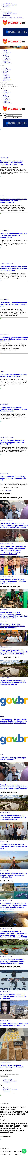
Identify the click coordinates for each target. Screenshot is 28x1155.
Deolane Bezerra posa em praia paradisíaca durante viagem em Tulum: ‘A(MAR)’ (12, 442)
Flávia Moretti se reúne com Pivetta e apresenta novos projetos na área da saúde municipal (13, 268)
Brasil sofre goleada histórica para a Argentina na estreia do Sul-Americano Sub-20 (13, 200)
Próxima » (9, 490)
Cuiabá (2, 371)
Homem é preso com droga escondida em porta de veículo (12, 1066)
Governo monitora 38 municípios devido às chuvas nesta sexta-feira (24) (13, 478)
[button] (14, 9)
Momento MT (4, 158)
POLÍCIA (5, 54)
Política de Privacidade (10, 5)
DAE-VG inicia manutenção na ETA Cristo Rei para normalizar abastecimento (13, 235)
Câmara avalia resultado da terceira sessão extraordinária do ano (13, 375)
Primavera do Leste (6, 647)
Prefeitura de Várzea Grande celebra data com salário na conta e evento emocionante (14, 339)
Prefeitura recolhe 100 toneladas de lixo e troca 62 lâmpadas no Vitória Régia (13, 304)
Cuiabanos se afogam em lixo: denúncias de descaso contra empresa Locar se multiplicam (11, 162)
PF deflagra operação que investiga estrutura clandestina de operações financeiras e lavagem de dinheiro (13, 721)
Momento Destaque (6, 263)
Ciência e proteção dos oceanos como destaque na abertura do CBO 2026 (13, 846)
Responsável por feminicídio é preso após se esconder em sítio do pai (14, 1024)
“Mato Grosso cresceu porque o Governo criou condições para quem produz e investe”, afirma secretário (14, 525)
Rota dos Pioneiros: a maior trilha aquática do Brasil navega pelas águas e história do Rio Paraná (12, 961)
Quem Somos (7, 3)
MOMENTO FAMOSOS (7, 437)
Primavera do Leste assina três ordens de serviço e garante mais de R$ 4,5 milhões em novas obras (14, 652)
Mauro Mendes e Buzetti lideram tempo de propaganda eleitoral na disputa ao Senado (13, 581)
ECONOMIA (6, 60)
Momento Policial (5, 991)
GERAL (2, 716)
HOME (5, 51)
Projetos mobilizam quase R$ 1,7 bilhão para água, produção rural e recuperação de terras (13, 682)
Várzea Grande (4, 230)
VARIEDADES (7, 63)
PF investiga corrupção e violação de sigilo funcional (13, 758)
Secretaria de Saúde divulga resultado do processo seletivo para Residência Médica (13, 409)
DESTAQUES (7, 52)
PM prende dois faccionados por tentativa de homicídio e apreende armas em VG (13, 996)
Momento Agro (4, 677)
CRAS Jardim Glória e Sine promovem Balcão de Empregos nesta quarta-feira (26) (12, 626)
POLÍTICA (6, 57)
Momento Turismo (6, 900)
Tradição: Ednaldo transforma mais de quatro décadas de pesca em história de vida (13, 875)
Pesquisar (3, 85)
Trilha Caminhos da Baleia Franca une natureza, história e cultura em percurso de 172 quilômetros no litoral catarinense (13, 906)
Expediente (6, 6)
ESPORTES (6, 58)
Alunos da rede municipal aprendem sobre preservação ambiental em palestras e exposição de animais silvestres (14, 615)
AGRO (5, 55)
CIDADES (6, 61)
